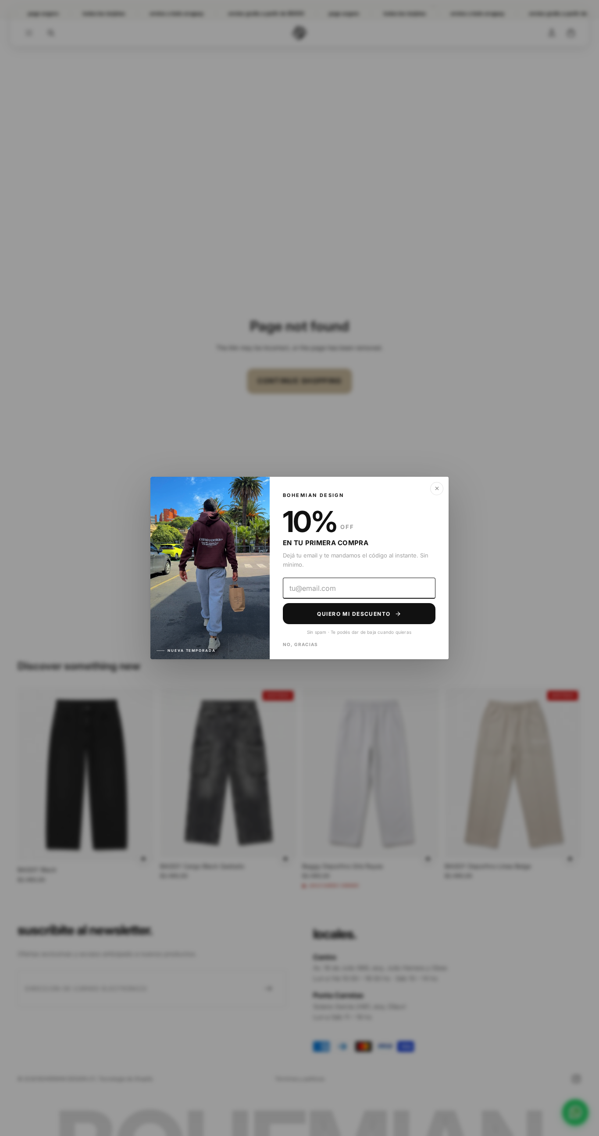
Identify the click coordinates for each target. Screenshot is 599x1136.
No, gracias (300, 644)
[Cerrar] (436, 488)
